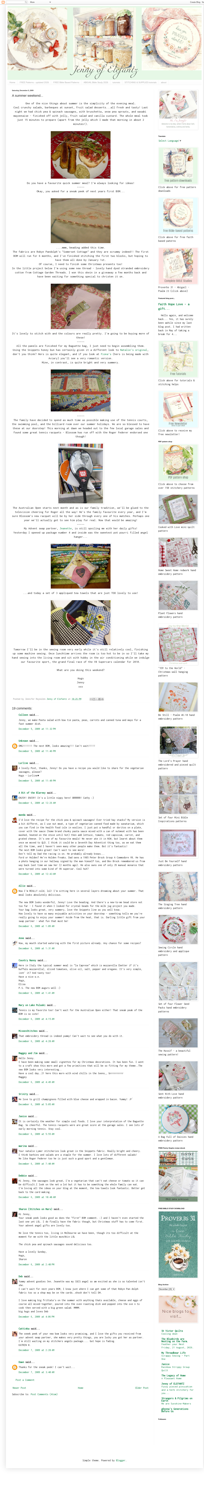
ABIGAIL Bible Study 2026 (96, 82)
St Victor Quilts (172, 1331)
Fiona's (106, 354)
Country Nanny (27, 960)
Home (12, 82)
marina (23, 1146)
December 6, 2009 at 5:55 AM (36, 1134)
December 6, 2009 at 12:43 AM (37, 874)
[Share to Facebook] (99, 699)
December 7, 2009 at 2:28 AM (36, 1350)
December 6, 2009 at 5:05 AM (36, 1104)
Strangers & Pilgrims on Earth (176, 1399)
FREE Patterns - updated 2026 (34, 82)
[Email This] (91, 699)
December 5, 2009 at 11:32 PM (37, 729)
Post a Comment (25, 1380)
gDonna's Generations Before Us (174, 1410)
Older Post (142, 1388)
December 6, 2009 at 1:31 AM (36, 948)
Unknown (23, 740)
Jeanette (66, 528)
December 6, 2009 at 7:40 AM (36, 1163)
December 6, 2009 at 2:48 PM (36, 1264)
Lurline (23, 763)
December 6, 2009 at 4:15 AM (36, 1019)
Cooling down (169, 1333)
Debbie (23, 1175)
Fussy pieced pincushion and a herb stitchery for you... (177, 1389)
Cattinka (24, 1328)
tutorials (116, 82)
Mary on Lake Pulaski (32, 1005)
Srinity (23, 1094)
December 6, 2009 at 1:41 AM (36, 993)
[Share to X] (96, 699)
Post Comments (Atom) (44, 1394)
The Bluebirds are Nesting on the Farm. (174, 1340)
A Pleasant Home (171, 1378)
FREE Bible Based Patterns (66, 82)
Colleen (23, 714)
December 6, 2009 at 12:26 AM (37, 803)
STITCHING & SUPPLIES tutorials (141, 82)
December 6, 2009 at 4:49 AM (36, 1082)
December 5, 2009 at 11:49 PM (37, 780)
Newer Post (19, 1388)
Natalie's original (133, 349)
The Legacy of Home (173, 1375)
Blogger (120, 1460)
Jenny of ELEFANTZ (172, 1383)
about (163, 82)
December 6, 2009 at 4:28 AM (36, 1041)
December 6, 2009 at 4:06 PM (36, 1316)
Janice (23, 1116)
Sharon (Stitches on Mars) (35, 1209)
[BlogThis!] (93, 699)
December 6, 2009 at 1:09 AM (36, 926)
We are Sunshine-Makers (176, 1403)
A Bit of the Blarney (32, 792)
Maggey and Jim (28, 1053)
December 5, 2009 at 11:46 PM (37, 751)
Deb (21, 1276)
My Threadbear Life (173, 1352)
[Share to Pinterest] (102, 699)
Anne (21, 938)
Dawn (21, 1362)
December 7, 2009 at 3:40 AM (36, 1372)
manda (22, 814)
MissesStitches (28, 1031)
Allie (22, 885)
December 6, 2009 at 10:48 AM (37, 1197)
